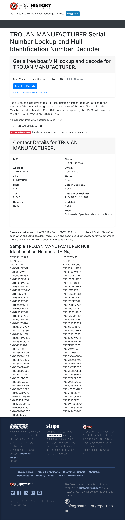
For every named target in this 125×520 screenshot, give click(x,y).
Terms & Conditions (48, 471)
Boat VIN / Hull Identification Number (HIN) (38, 79)
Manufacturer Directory (31, 475)
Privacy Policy (25, 471)
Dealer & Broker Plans (70, 475)
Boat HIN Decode (25, 86)
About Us (94, 471)
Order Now (72, 13)
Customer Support (74, 471)
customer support (90, 487)
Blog (51, 475)
